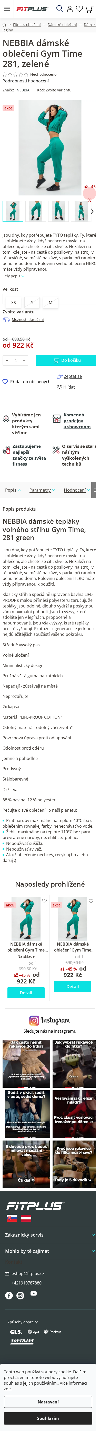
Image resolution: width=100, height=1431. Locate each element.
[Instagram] (20, 1295)
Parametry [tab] (40, 490)
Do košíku (71, 360)
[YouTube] (33, 1295)
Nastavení (48, 1402)
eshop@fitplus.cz (28, 1273)
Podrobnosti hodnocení (26, 81)
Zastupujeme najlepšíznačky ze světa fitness (29, 455)
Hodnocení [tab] (75, 490)
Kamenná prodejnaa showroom (77, 421)
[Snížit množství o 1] (7, 360)
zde (7, 1389)
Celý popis (11, 275)
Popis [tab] (10, 490)
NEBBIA (23, 90)
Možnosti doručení (28, 319)
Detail (26, 993)
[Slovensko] (12, 1218)
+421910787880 (27, 1283)
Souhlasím (48, 1418)
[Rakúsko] (26, 1218)
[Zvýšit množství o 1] (24, 360)
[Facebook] (9, 1295)
